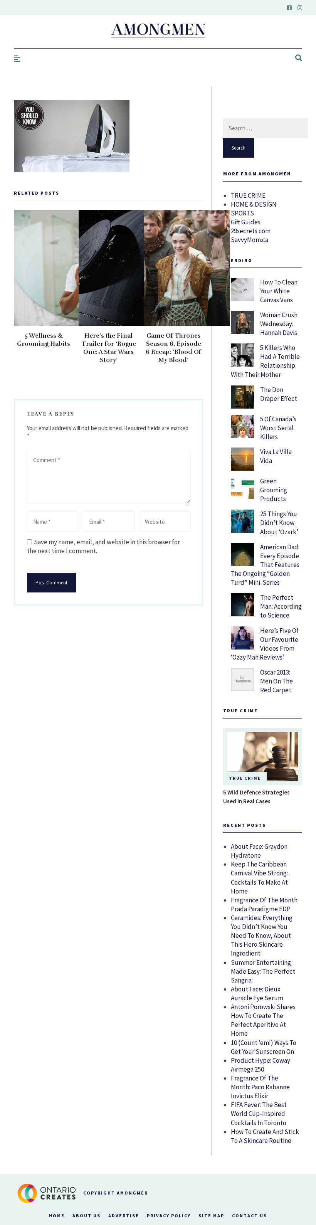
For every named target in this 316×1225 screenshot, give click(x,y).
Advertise (123, 1215)
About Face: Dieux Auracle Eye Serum (257, 993)
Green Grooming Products (273, 490)
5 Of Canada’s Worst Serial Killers (278, 428)
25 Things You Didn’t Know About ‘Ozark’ (279, 523)
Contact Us (249, 1215)
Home (57, 1215)
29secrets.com (251, 231)
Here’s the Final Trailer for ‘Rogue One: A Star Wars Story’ (108, 348)
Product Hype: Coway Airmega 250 (260, 1065)
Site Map (211, 1215)
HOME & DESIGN (254, 204)
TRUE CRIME (248, 195)
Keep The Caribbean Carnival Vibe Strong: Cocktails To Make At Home (259, 877)
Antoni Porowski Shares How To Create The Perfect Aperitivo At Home (263, 1020)
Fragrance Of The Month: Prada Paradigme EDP (265, 904)
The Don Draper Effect (278, 394)
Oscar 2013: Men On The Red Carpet (276, 681)
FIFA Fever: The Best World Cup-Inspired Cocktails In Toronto (259, 1113)
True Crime (245, 778)
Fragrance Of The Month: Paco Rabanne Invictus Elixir (260, 1087)
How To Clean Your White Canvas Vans (279, 291)
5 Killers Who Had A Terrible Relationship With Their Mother (265, 361)
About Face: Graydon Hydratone (259, 851)
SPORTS (242, 213)
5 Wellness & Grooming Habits (43, 340)
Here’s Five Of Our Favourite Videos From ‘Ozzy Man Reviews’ (265, 643)
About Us (86, 1215)
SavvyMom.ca (249, 240)
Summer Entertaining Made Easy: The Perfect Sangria (263, 971)
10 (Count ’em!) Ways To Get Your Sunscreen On (263, 1047)
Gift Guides (246, 222)
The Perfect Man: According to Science (281, 606)
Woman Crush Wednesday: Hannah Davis (279, 324)
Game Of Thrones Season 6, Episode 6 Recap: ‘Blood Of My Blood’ (173, 348)
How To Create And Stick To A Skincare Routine (265, 1136)
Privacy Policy (169, 1215)
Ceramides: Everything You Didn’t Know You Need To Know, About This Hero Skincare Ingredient (261, 935)
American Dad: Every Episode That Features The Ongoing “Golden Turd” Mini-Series (265, 565)
